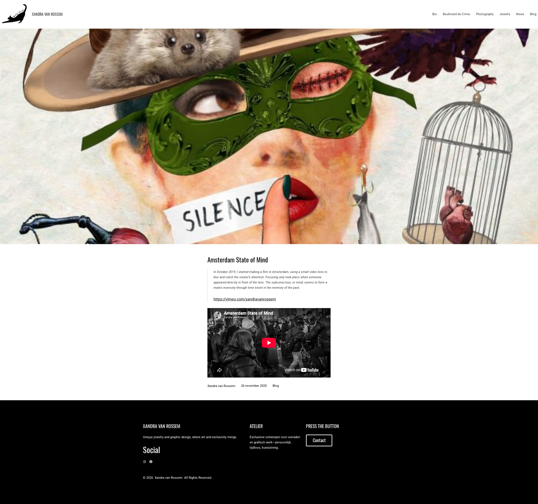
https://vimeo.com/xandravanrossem (245, 299)
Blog (276, 386)
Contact (319, 440)
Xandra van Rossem (47, 14)
